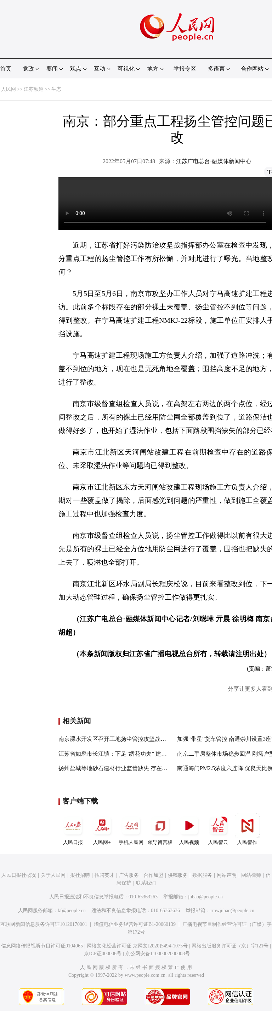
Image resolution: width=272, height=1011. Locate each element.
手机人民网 (131, 842)
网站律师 (251, 875)
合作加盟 (153, 875)
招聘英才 (104, 875)
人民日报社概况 (18, 875)
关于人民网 (53, 875)
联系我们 (146, 883)
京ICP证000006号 (102, 953)
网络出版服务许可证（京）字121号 (230, 945)
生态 (56, 89)
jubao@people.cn (205, 896)
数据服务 (202, 875)
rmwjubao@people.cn (232, 910)
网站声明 (227, 875)
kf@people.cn (72, 910)
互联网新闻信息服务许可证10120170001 (43, 924)
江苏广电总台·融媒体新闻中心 (213, 161)
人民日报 (73, 842)
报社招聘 (80, 875)
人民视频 (189, 842)
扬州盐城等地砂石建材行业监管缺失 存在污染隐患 (121, 768)
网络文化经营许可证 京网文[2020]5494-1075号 (137, 945)
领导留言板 (160, 842)
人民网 (8, 89)
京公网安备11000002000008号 (157, 953)
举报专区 (185, 69)
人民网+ (102, 842)
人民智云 (218, 842)
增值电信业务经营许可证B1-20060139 (135, 924)
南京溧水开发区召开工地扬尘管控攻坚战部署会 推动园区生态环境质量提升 (152, 739)
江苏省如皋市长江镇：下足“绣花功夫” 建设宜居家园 (123, 754)
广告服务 (129, 875)
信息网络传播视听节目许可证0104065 (42, 945)
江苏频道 (34, 89)
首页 (5, 69)
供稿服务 (178, 875)
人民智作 (247, 842)
